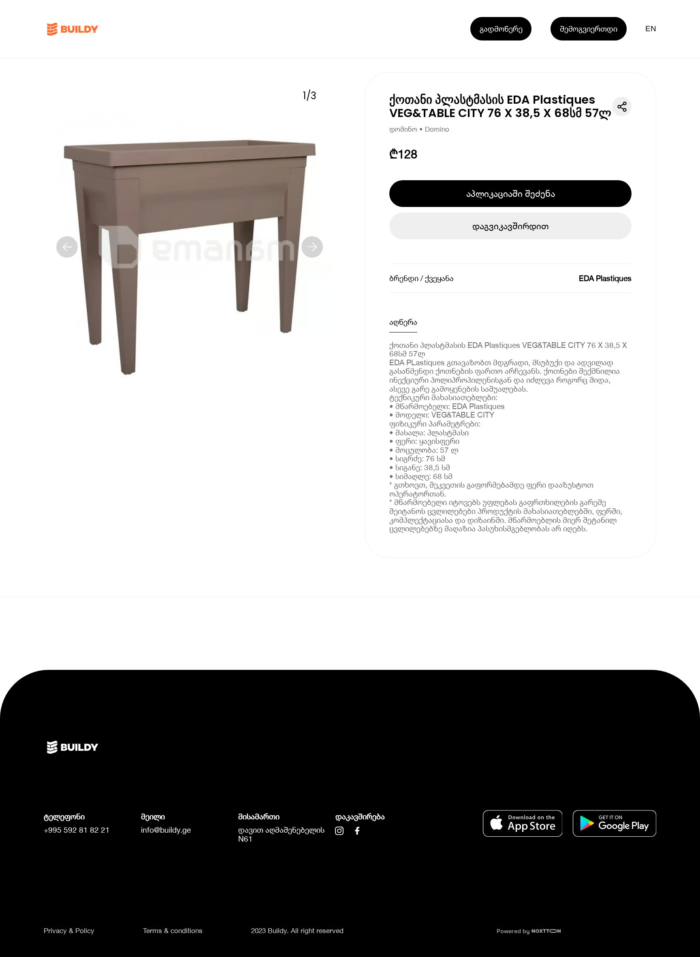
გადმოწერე (501, 28)
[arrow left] (67, 247)
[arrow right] (312, 247)
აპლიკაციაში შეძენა (510, 193)
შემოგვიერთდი (588, 28)
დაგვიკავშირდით (510, 226)
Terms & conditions (173, 931)
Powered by (514, 931)
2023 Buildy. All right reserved (297, 931)
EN (651, 28)
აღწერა (403, 321)
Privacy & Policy (69, 931)
